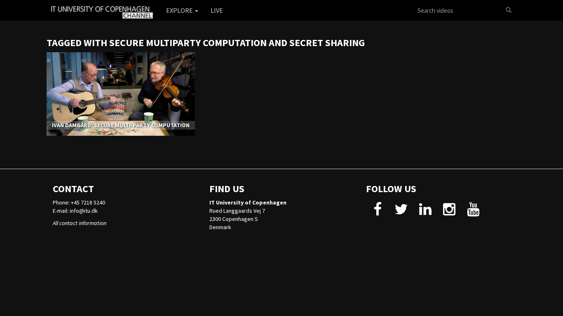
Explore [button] (180, 10)
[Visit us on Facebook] (377, 212)
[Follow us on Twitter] (401, 212)
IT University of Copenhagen (247, 202)
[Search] (508, 10)
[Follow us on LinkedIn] (425, 212)
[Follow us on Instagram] (449, 212)
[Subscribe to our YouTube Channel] (473, 212)
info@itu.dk (84, 210)
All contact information (79, 223)
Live (217, 10)
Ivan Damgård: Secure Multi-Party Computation (121, 125)
